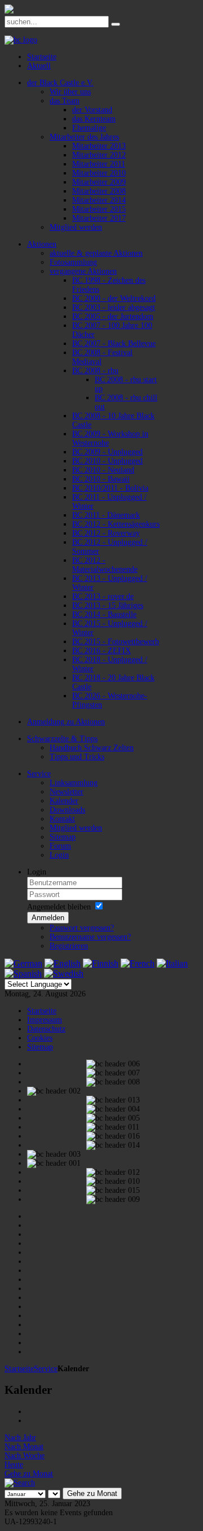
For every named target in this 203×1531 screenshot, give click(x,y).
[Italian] (172, 963)
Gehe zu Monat (29, 1473)
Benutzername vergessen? (90, 937)
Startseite (19, 1368)
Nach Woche (25, 1455)
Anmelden (48, 917)
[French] (138, 963)
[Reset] (115, 24)
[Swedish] (63, 973)
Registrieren (69, 946)
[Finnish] (100, 963)
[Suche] (20, 1482)
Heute (14, 1464)
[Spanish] (23, 973)
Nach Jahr (20, 1437)
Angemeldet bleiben (59, 907)
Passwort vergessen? (82, 928)
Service (46, 1368)
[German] (23, 963)
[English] (63, 963)
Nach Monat (24, 1446)
